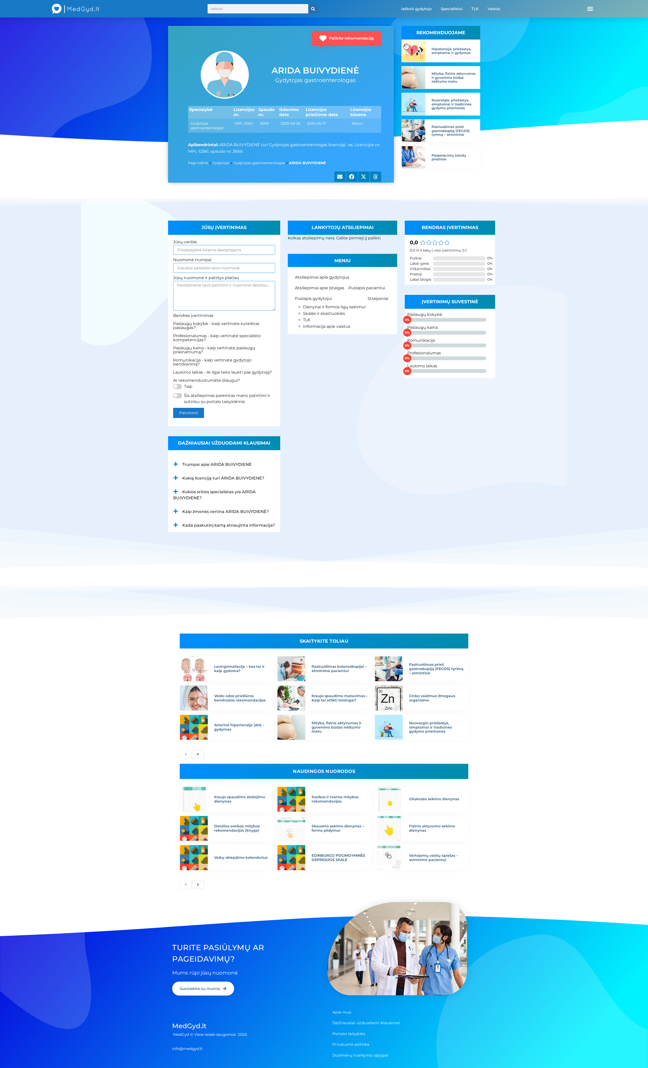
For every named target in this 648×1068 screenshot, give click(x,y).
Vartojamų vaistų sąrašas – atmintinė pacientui (433, 857)
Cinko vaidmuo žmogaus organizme (432, 698)
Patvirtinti (188, 412)
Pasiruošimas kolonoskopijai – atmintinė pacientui (339, 668)
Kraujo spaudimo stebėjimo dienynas (239, 799)
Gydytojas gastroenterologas (259, 163)
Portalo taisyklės (348, 1033)
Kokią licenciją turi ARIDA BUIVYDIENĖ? (223, 478)
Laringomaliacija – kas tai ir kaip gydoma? (239, 668)
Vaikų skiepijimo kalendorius (241, 857)
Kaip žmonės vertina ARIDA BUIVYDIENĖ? (225, 511)
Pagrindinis (198, 163)
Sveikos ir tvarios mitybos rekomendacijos (335, 799)
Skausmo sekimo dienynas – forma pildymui (338, 828)
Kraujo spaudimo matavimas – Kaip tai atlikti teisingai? (340, 698)
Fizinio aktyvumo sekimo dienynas (432, 828)
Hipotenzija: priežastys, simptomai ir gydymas (451, 51)
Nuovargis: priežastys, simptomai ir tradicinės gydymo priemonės (452, 104)
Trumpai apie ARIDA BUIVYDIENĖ (217, 464)
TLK (475, 8)
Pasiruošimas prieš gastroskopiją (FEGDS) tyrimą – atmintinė (451, 131)
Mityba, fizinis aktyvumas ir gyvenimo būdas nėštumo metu (454, 77)
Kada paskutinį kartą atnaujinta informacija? (228, 525)
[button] (590, 9)
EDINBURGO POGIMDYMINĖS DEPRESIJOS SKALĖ (338, 857)
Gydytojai (220, 163)
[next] (198, 754)
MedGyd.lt (189, 1026)
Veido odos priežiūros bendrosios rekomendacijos (240, 698)
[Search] (313, 8)
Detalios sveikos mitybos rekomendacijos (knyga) (237, 828)
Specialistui (451, 8)
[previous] (186, 754)
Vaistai (494, 8)
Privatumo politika (351, 1044)
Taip (188, 386)
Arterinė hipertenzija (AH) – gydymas (239, 727)
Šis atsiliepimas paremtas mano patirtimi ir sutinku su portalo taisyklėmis (227, 398)
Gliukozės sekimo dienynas (434, 799)
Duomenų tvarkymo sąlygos (360, 1055)
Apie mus (341, 1012)
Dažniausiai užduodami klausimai (366, 1022)
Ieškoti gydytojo (416, 8)
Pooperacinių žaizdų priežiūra (449, 157)
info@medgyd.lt (187, 1048)
